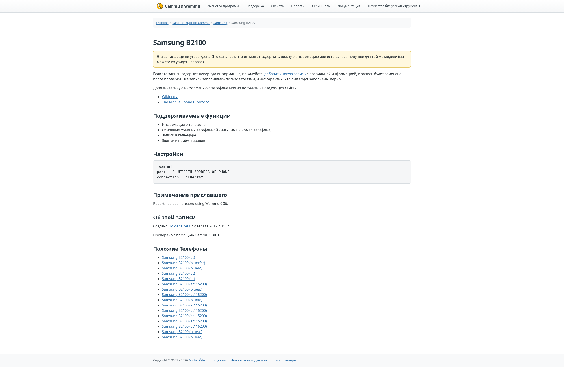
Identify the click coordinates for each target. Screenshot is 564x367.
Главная (162, 23)
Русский (395, 6)
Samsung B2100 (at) (178, 257)
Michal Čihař (198, 360)
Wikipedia (170, 96)
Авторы (290, 360)
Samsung (220, 23)
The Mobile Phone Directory (185, 102)
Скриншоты (321, 6)
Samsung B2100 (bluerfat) (183, 262)
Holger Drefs (179, 226)
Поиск (275, 360)
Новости (297, 6)
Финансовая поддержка (249, 360)
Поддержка (255, 6)
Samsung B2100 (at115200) (184, 284)
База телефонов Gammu (191, 23)
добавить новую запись (285, 73)
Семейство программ (222, 6)
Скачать (277, 6)
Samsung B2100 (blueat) (182, 268)
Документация (349, 6)
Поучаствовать (379, 6)
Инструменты (409, 6)
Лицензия (219, 360)
